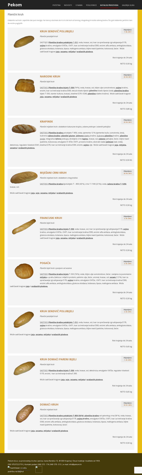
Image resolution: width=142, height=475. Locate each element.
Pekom (15, 4)
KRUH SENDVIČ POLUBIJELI (57, 31)
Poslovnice (91, 5)
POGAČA (45, 263)
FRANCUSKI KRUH (51, 218)
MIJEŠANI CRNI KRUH (53, 172)
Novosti (68, 5)
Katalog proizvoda (109, 5)
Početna (56, 5)
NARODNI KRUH (50, 76)
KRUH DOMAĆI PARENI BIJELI (58, 359)
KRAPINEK (46, 121)
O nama (79, 5)
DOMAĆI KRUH (49, 404)
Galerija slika (128, 5)
